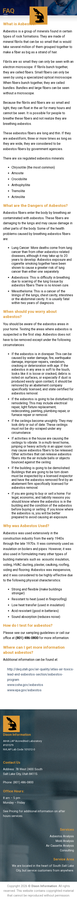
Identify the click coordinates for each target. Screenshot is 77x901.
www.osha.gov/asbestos (25, 685)
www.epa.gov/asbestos (24, 690)
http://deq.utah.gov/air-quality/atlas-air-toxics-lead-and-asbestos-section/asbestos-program (40, 674)
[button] (5, 15)
